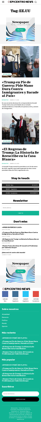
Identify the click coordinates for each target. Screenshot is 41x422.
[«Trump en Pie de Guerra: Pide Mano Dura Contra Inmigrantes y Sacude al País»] (20, 61)
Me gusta (35, 185)
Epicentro (5, 100)
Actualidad (7, 74)
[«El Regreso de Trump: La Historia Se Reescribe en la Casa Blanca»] (20, 128)
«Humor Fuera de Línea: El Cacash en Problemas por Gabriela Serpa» (20, 247)
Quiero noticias (20, 399)
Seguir (36, 189)
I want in (20, 213)
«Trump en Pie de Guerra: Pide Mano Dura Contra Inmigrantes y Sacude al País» (20, 89)
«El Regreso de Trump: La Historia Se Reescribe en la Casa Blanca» (20, 154)
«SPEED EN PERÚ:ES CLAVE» (12, 227)
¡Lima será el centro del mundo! (13, 252)
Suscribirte (34, 193)
